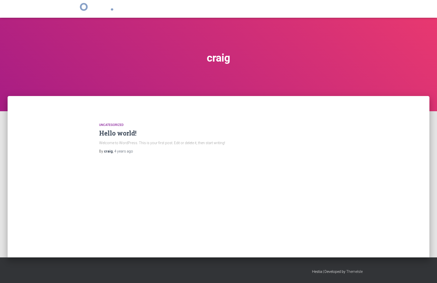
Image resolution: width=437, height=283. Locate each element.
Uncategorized (111, 125)
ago (123, 151)
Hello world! (118, 133)
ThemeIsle (354, 272)
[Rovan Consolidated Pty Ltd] (94, 9)
